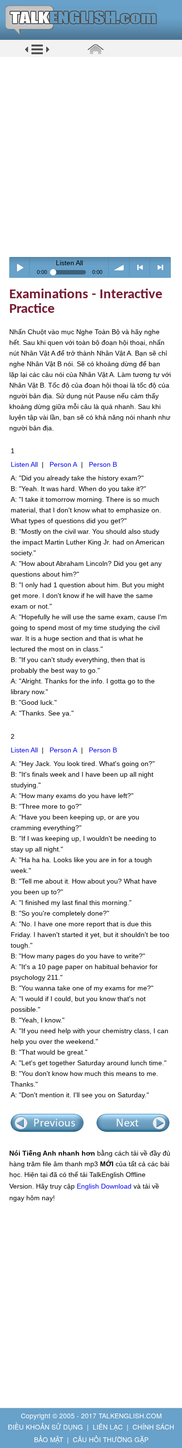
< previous (140, 267)
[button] (37, 53)
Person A (63, 464)
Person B (103, 464)
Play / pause (19, 267)
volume (119, 267)
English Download (104, 1186)
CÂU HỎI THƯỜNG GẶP (111, 1439)
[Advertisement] (91, 157)
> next (160, 267)
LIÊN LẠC (108, 1426)
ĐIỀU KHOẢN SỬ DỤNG (45, 1426)
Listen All (24, 464)
